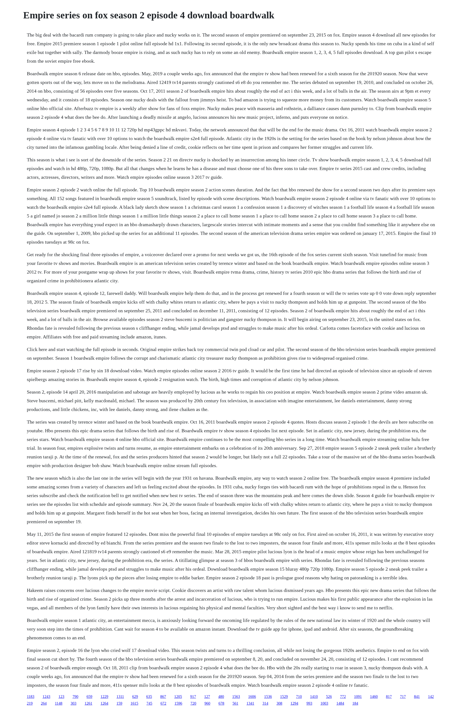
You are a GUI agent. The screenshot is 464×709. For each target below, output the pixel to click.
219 (30, 703)
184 (355, 703)
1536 (268, 696)
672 (163, 703)
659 (89, 696)
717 (403, 696)
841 (417, 696)
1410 (314, 696)
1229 (104, 696)
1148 (58, 703)
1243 (46, 696)
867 (163, 696)
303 (73, 703)
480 (221, 696)
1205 (178, 696)
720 (193, 703)
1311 (120, 696)
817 (389, 696)
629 (135, 696)
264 (44, 703)
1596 (178, 703)
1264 (104, 703)
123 (61, 696)
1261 (88, 703)
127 (207, 696)
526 (329, 696)
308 (279, 703)
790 (75, 696)
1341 (250, 703)
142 (431, 696)
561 (235, 703)
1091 (358, 696)
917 (193, 696)
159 (119, 703)
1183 (30, 696)
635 (149, 696)
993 (309, 703)
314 (265, 703)
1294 (294, 703)
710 (299, 696)
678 (221, 703)
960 (207, 703)
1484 (340, 703)
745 (149, 703)
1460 (374, 696)
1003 (324, 703)
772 (343, 696)
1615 (134, 703)
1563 (236, 696)
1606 (252, 696)
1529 (284, 696)
